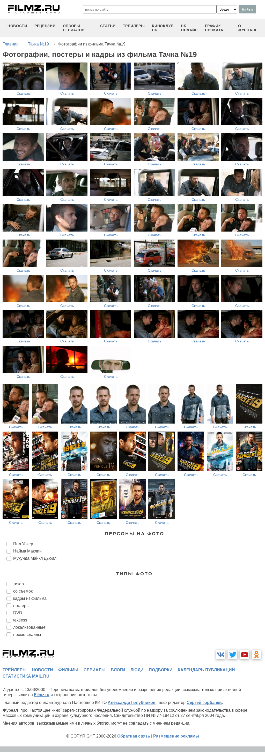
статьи (108, 26)
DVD (17, 613)
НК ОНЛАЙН (189, 28)
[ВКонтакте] (220, 654)
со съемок (23, 591)
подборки (161, 670)
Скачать (23, 93)
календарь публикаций (206, 670)
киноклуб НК (163, 28)
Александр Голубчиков (132, 702)
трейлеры (134, 26)
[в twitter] (232, 654)
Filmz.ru (41, 695)
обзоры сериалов (74, 28)
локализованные (29, 627)
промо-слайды (27, 634)
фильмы (68, 670)
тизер (18, 584)
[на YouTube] (244, 654)
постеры (21, 605)
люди (137, 670)
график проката (214, 28)
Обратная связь (133, 736)
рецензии (45, 26)
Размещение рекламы (176, 736)
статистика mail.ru (26, 676)
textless (20, 620)
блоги (118, 670)
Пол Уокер (23, 544)
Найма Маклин (27, 551)
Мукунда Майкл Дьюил (34, 558)
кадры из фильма (30, 598)
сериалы (95, 670)
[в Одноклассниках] (256, 654)
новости (17, 26)
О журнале (247, 28)
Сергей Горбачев (204, 702)
